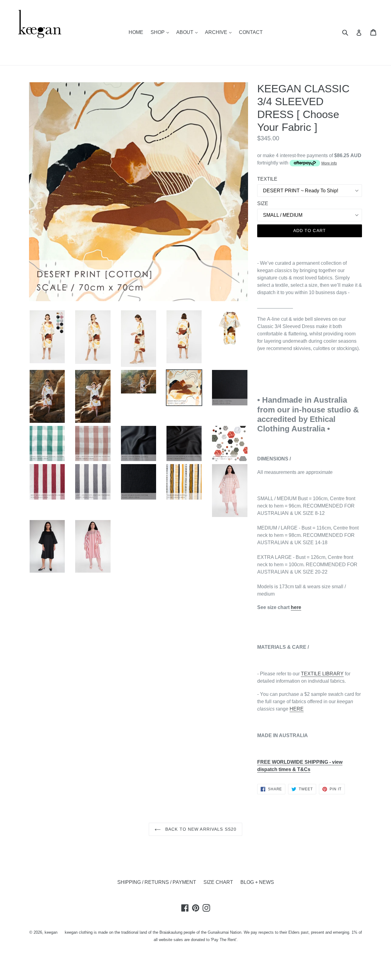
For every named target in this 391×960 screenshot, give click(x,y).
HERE (297, 708)
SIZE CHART (218, 882)
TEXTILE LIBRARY (322, 673)
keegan (51, 932)
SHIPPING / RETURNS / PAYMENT (156, 882)
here (296, 607)
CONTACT (251, 32)
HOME (136, 32)
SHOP (161, 32)
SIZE (262, 203)
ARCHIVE (220, 32)
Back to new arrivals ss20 (200, 829)
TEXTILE (267, 179)
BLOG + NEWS (257, 882)
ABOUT (188, 32)
